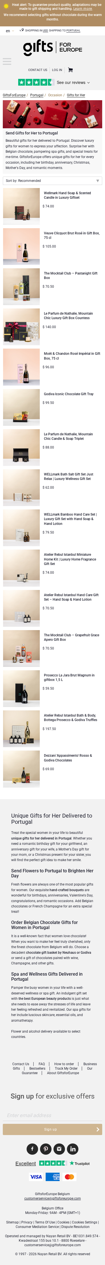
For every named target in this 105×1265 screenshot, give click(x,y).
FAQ (42, 1064)
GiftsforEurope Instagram (59, 1149)
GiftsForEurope (14, 95)
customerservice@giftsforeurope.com (52, 1198)
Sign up (50, 1129)
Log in (57, 70)
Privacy (26, 1222)
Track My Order (66, 1068)
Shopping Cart (69, 70)
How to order (64, 1064)
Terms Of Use (45, 1222)
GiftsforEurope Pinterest (46, 1149)
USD (45, 30)
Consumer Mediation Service (37, 1227)
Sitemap (12, 1222)
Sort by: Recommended (23, 181)
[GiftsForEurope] (7, 61)
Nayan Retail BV (58, 1236)
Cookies (63, 1222)
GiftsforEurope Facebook (32, 1149)
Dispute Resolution (75, 1227)
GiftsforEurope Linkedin (72, 1149)
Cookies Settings (84, 1222)
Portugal (73, 30)
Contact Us (37, 70)
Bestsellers (37, 1068)
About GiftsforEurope (63, 1073)
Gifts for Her (76, 95)
